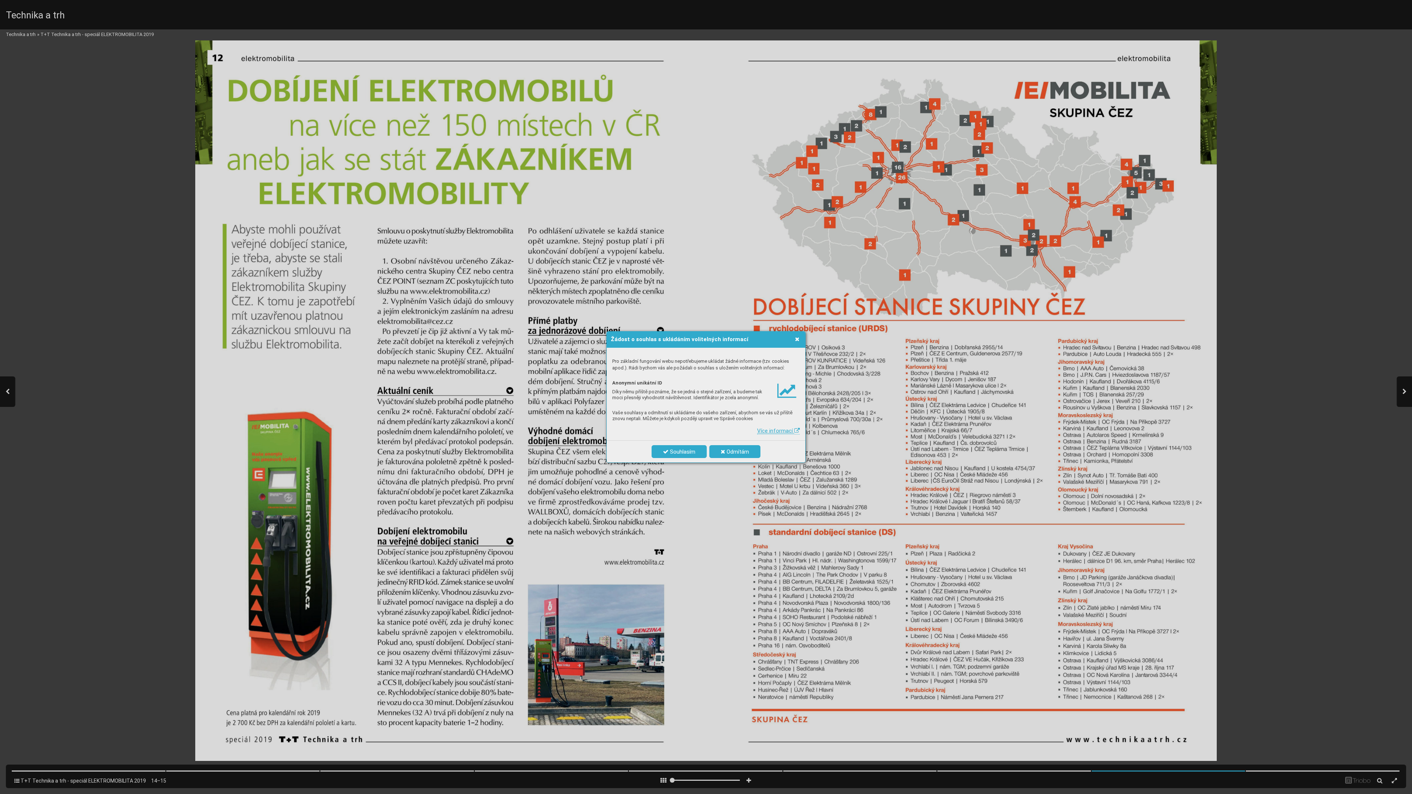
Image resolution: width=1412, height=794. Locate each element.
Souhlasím (681, 451)
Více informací (775, 431)
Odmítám (737, 451)
